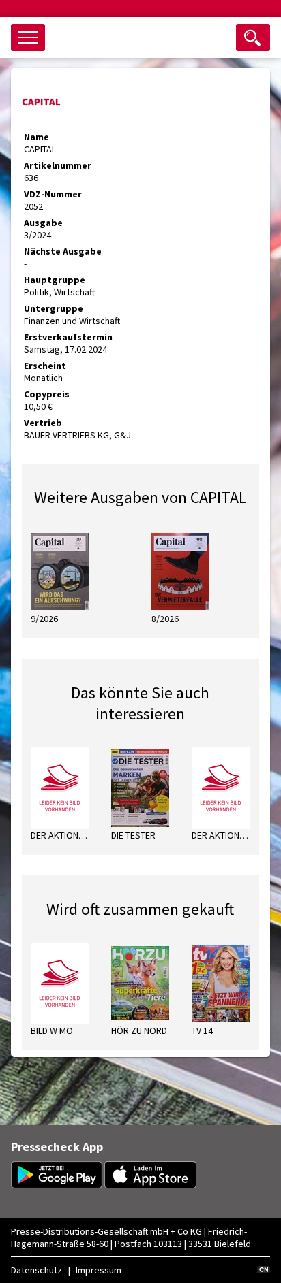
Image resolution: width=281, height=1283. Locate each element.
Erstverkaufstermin (68, 337)
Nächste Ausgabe (63, 251)
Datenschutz (36, 1270)
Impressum (98, 1270)
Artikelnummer (57, 165)
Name (36, 137)
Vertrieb (43, 423)
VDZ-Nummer (53, 194)
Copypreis (47, 394)
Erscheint (45, 365)
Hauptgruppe (54, 280)
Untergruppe (53, 308)
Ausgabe (43, 222)
